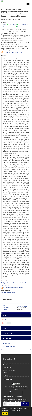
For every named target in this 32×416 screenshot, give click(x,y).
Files (6, 315)
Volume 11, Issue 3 (22, 306)
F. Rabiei (3, 24)
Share (6, 328)
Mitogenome (5, 285)
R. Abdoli (13, 24)
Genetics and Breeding (8, 293)
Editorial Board (7, 367)
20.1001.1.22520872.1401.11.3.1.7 (13, 288)
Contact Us (6, 372)
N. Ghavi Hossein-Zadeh (8, 27)
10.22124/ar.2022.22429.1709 (13, 53)
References (8, 300)
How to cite (8, 333)
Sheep (27, 283)
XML (4, 320)
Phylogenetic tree (6, 283)
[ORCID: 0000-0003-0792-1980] (7, 24)
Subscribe (25, 404)
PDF (6, 323)
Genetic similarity (18, 283)
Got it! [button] (5, 413)
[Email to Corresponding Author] (16, 24)
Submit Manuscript (9, 370)
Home (5, 362)
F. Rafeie (23, 24)
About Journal (7, 365)
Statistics (7, 338)
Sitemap (5, 375)
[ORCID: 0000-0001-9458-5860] (16, 26)
